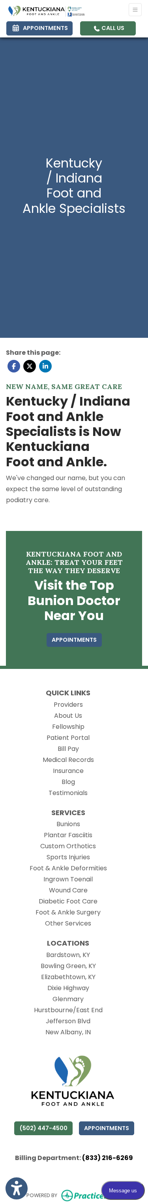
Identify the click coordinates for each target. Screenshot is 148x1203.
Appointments (106, 1128)
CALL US (112, 28)
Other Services (68, 923)
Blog (68, 781)
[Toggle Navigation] (135, 9)
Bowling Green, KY (68, 965)
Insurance (68, 770)
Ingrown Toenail (68, 879)
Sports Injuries (68, 857)
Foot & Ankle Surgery (68, 912)
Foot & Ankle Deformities (68, 868)
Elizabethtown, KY (68, 976)
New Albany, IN (68, 1032)
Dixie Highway (68, 988)
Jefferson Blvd (68, 1021)
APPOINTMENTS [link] (44, 28)
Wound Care (68, 890)
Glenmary (68, 999)
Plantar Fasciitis (68, 835)
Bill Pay (68, 748)
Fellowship (68, 726)
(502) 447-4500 (43, 1128)
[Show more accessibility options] (16, 1188)
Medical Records (68, 759)
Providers (68, 704)
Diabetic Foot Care (68, 901)
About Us (68, 715)
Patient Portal (68, 737)
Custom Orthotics (68, 846)
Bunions (68, 824)
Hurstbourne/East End (68, 1010)
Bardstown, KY (68, 954)
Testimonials (68, 792)
